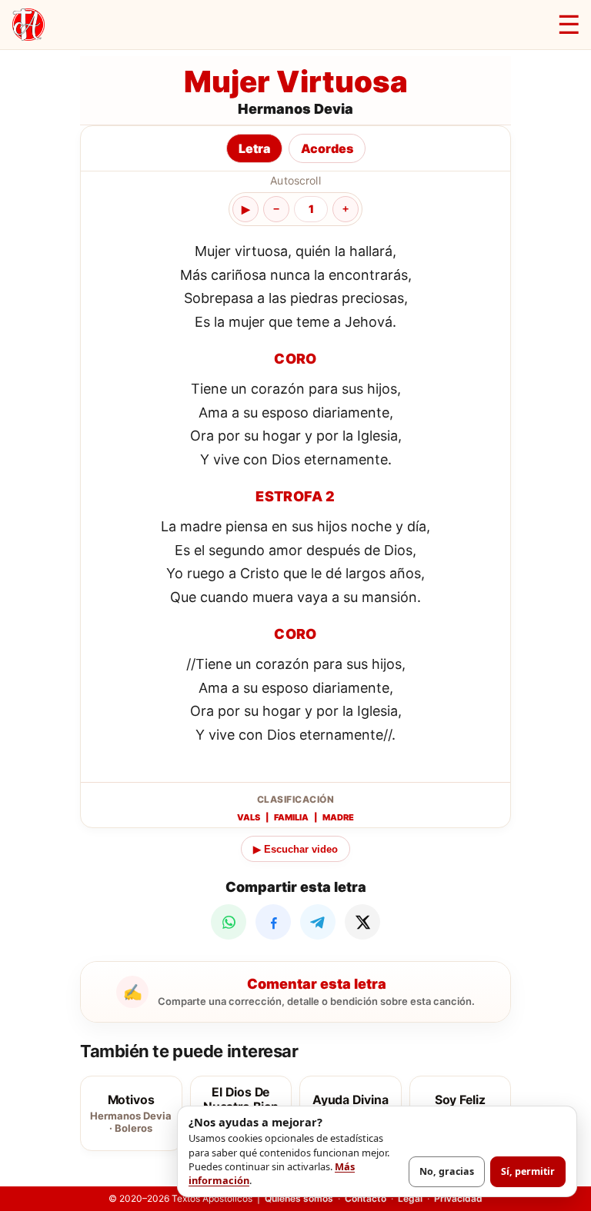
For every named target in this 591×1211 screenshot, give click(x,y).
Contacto (365, 1198)
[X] (362, 922)
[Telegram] (318, 922)
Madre (338, 817)
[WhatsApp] (228, 922)
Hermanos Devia (295, 109)
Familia (291, 817)
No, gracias (446, 1171)
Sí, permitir (528, 1171)
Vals (248, 817)
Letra (254, 148)
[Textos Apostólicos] (28, 24)
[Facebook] (273, 922)
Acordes (327, 148)
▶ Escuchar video (295, 849)
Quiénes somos (299, 1198)
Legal (410, 1198)
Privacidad (458, 1198)
